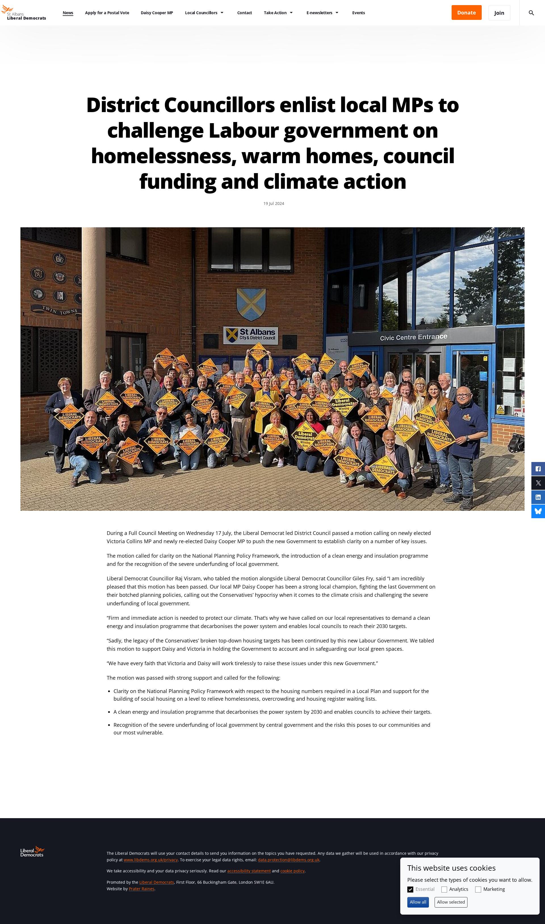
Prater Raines (141, 888)
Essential (425, 889)
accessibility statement (249, 870)
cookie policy (292, 870)
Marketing (494, 889)
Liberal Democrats (156, 882)
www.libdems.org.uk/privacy (151, 859)
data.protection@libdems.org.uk (288, 859)
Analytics (458, 889)
